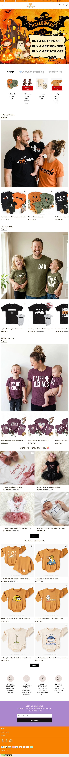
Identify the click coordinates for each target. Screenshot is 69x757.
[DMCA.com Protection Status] (6, 756)
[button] (2, 5)
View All (34, 536)
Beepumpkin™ (7, 750)
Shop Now (4, 117)
